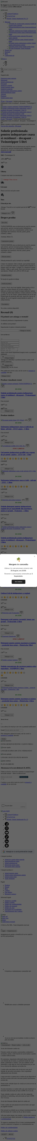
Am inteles (18, 582)
